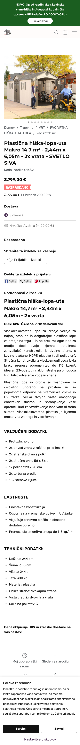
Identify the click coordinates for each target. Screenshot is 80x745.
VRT (42, 128)
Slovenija (16, 215)
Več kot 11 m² (46, 133)
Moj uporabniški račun (25, 663)
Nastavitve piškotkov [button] (40, 739)
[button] (40, 21)
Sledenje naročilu (55, 661)
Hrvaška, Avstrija (31, 226)
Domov (9, 128)
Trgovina (26, 128)
